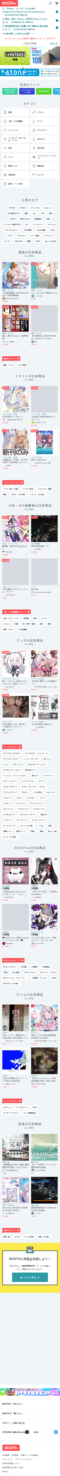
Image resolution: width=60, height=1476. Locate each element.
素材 (26, 213)
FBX (42, 213)
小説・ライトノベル (10, 544)
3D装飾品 (46, 967)
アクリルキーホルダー (12, 753)
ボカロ (17, 1237)
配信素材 (38, 219)
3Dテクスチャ (30, 972)
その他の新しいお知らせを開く (16, 33)
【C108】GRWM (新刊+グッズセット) (43, 417)
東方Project (25, 219)
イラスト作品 (36, 457)
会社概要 (5, 1455)
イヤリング (48, 235)
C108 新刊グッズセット (12, 416)
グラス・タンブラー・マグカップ (34, 787)
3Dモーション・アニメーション (15, 978)
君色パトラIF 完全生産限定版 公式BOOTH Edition (43, 1036)
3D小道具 (6, 886)
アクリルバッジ (36, 803)
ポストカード (18, 764)
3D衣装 (5, 932)
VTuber (23, 208)
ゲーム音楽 (29, 1237)
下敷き (32, 831)
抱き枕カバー (30, 770)
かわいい (47, 208)
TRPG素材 (28, 230)
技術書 (26, 618)
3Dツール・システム (48, 972)
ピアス (10, 235)
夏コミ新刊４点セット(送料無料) (15, 337)
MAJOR (34, 589)
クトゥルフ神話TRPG (12, 224)
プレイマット (21, 820)
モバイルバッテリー (28, 814)
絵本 (35, 618)
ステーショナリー (10, 781)
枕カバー (35, 775)
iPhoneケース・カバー (37, 764)
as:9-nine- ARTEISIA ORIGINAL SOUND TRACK (15, 1208)
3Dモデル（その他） (11, 983)
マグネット (7, 803)
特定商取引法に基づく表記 (12, 1467)
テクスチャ (21, 235)
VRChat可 (18, 241)
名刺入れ (43, 814)
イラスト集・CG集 (9, 414)
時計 (50, 826)
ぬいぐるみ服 (50, 241)
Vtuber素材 (41, 230)
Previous (2, 56)
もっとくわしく (30, 1277)
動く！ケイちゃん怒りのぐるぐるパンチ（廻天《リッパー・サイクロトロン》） (14, 682)
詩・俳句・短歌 (29, 624)
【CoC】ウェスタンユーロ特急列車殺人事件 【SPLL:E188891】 (44, 1079)
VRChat (12, 208)
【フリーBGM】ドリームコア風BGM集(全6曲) (44, 1165)
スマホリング (38, 809)
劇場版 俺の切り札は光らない (14, 547)
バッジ (5, 764)
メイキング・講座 (45, 489)
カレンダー (51, 792)
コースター (30, 798)
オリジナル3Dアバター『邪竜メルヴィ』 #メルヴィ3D (44, 939)
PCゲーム (35, 1033)
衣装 (48, 219)
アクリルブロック (10, 792)
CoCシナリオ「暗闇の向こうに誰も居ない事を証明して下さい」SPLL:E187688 (14, 1036)
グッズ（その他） (38, 679)
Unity (53, 230)
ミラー (42, 798)
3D (26, 224)
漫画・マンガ (7, 290)
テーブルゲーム (21, 1107)
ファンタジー (37, 224)
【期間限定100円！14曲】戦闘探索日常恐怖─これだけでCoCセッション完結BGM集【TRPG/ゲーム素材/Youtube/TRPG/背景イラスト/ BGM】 (15, 1166)
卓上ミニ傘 (52, 831)
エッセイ (6, 624)
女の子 (13, 219)
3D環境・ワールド (39, 978)
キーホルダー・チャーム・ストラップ (37, 753)
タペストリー (7, 722)
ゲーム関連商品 (29, 1113)
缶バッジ (47, 759)
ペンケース (7, 820)
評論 (16, 624)
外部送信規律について (11, 1463)
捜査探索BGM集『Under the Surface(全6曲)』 (43, 1208)
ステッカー (52, 224)
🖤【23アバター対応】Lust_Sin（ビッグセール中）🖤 (15, 939)
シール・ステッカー (31, 759)
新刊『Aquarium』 (39, 460)
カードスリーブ (9, 826)
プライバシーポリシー (24, 1459)
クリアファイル (28, 781)
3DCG (37, 241)
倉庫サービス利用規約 (29, 1455)
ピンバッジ (20, 803)
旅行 (41, 624)
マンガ (7, 241)
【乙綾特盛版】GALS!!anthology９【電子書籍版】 (15, 294)
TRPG (4, 1033)
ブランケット (8, 809)
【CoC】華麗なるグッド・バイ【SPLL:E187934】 (14, 1079)
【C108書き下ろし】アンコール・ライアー (15, 590)
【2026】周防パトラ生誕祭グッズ (44, 682)
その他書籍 (35, 544)
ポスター (25, 792)
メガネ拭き (37, 792)
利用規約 (15, 1455)
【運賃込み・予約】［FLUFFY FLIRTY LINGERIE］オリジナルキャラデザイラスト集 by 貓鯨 (15, 461)
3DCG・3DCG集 (18, 494)
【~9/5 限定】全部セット (42, 724)
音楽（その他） (8, 1205)
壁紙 (5, 494)
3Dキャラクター (37, 932)
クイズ (33, 587)
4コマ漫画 (22, 365)
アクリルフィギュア (10, 679)
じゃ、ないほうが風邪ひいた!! (44, 293)
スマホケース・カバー (12, 770)
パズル (41, 826)
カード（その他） (27, 826)
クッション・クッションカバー (15, 775)
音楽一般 (5, 1162)
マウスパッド (23, 809)
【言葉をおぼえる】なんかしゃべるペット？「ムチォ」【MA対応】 (14, 893)
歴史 (49, 624)
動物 (29, 241)
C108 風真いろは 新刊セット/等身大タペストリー (14, 725)
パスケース (7, 798)
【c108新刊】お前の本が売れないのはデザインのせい (43, 337)
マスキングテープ (10, 787)
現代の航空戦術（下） (40, 546)
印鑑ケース (7, 831)
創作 (51, 213)
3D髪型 (34, 886)
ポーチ (41, 781)
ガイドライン (7, 1459)
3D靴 (5, 972)
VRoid (53, 978)
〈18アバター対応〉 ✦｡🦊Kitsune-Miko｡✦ (44, 892)
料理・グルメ (8, 629)
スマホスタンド (9, 814)
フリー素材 (35, 235)
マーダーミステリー (11, 1113)
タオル (19, 798)
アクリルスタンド (12, 230)
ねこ (34, 213)
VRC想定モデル (13, 213)
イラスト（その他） (37, 494)
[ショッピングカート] (50, 3)
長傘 (41, 831)
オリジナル (35, 208)
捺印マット (20, 831)
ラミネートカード (39, 820)
